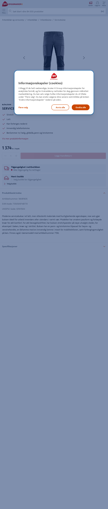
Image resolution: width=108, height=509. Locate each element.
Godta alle (81, 107)
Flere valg (23, 107)
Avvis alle (60, 107)
